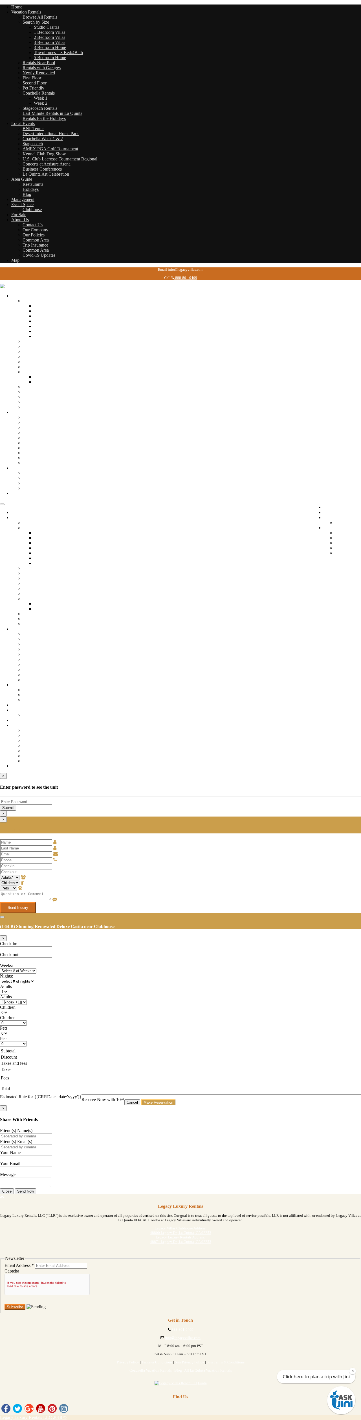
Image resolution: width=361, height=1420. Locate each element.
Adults (6, 986)
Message (8, 1174)
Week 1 (40, 98)
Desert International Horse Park (51, 133)
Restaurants (33, 184)
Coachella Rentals (39, 93)
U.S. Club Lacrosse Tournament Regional (60, 158)
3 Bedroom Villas (49, 42)
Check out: (9, 954)
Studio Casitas (46, 27)
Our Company (35, 229)
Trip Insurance (35, 245)
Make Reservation (158, 1102)
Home (16, 7)
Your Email (10, 1163)
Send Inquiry (18, 907)
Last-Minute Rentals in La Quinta (52, 113)
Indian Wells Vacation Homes (49, 392)
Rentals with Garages (42, 67)
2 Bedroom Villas (49, 37)
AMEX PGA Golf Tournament (50, 148)
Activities (31, 478)
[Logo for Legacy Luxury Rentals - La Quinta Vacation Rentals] (28, 286)
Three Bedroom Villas (53, 321)
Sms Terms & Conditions (226, 1362)
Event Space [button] (22, 204)
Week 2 (40, 103)
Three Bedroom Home (54, 326)
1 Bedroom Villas (49, 32)
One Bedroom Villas (52, 310)
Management (22, 199)
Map (15, 260)
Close (7, 1191)
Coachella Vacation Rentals (150, 1370)
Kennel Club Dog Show (44, 153)
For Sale (18, 214)
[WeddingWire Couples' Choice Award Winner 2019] (181, 1383)
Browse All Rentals (40, 17)
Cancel (132, 1102)
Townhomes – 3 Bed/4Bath (58, 52)
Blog (27, 194)
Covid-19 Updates (39, 255)
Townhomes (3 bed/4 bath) (58, 331)
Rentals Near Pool (39, 62)
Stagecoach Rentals (40, 108)
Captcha (12, 1271)
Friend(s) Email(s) (16, 1141)
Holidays (31, 189)
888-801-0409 (185, 278)
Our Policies (34, 234)
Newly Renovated (39, 72)
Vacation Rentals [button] (26, 12)
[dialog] (180, 865)
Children (8, 1007)
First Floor (32, 77)
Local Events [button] (23, 123)
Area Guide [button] (21, 179)
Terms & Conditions (157, 1362)
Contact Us (33, 224)
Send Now (25, 1191)
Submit (8, 808)
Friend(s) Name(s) (16, 1130)
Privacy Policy (128, 1362)
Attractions (32, 473)
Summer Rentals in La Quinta (49, 397)
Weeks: (6, 965)
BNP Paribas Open (39, 417)
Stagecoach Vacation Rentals (48, 386)
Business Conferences (42, 169)
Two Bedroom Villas (52, 316)
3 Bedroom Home (50, 47)
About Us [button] (20, 219)
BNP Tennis (33, 128)
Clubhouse (32, 209)
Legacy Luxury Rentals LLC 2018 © (33, 1417)
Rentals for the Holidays (44, 118)
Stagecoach (33, 143)
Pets (3, 1028)
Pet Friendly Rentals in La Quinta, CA (57, 366)
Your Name (10, 1152)
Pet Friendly (33, 88)
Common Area (36, 240)
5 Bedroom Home (50, 57)
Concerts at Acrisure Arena (47, 164)
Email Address (19, 1265)
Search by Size (36, 22)
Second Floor (35, 82)
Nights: (6, 976)
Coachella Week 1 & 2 (43, 138)
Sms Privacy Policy (189, 1362)
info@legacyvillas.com (185, 269)
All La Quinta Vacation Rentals (208, 1370)
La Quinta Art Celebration (46, 174)
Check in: (8, 943)
